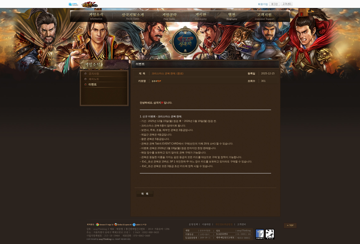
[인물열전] (232, 16)
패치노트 (104, 79)
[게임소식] (91, 16)
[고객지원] (269, 16)
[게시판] (201, 16)
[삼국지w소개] (133, 16)
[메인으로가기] (185, 41)
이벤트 (104, 84)
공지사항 (104, 74)
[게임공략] (169, 16)
